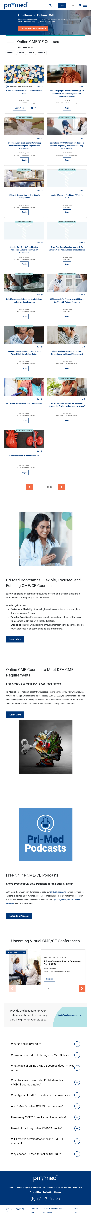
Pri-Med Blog (35, 1192)
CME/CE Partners (63, 1187)
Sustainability (49, 1187)
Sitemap (57, 1192)
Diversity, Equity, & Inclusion (28, 1187)
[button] (52, 5)
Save (39, 87)
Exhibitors (77, 1187)
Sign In (71, 5)
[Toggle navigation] (85, 5)
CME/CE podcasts (58, 892)
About (11, 1187)
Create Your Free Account (67, 1015)
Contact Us (47, 1192)
